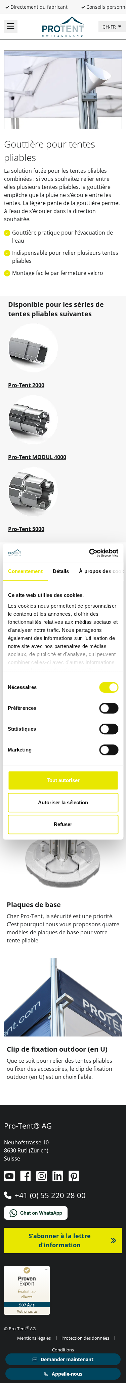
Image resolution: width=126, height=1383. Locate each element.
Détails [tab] (60, 571)
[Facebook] (26, 1178)
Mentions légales (34, 1338)
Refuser (63, 824)
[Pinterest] (74, 1178)
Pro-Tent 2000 (26, 385)
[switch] (108, 708)
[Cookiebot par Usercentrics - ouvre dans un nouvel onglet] (89, 552)
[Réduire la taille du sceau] (46, 1269)
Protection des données (85, 1338)
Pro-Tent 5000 (26, 529)
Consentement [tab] (25, 571)
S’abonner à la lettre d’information (60, 1240)
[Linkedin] (58, 1178)
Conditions (63, 1350)
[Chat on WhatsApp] (63, 1213)
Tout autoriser (63, 780)
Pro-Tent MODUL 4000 (37, 457)
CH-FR (109, 27)
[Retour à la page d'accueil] (62, 26)
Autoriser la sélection (63, 802)
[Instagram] (42, 1178)
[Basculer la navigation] (10, 26)
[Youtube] (10, 1178)
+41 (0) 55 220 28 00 (50, 1195)
